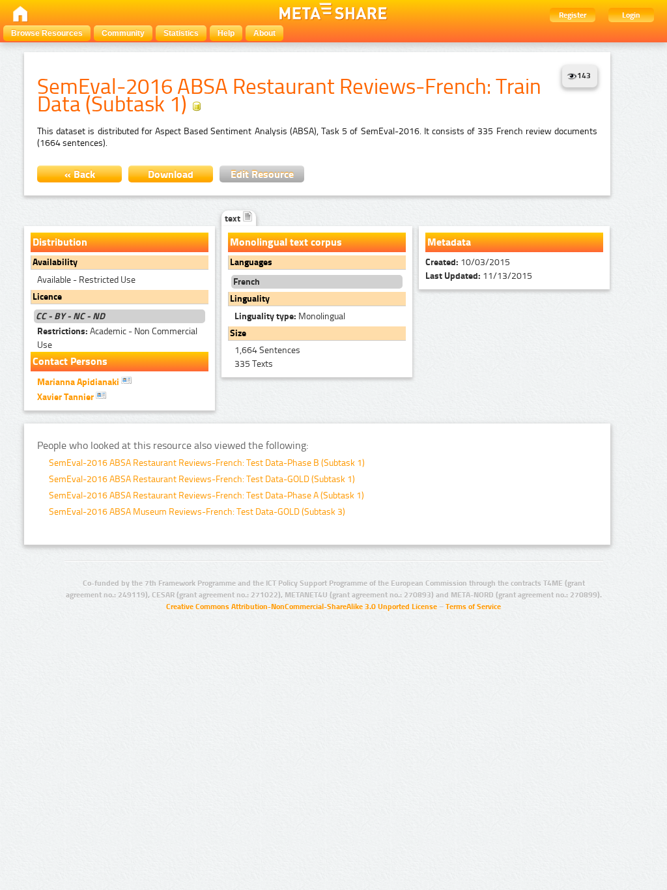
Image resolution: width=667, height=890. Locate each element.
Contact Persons (70, 361)
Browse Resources (47, 33)
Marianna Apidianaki (79, 382)
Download (170, 174)
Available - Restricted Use (86, 279)
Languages (251, 262)
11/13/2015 (478, 275)
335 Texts (253, 363)
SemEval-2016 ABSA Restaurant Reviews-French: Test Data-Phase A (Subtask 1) (206, 495)
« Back (79, 174)
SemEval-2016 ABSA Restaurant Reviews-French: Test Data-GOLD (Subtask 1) (202, 479)
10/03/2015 (467, 262)
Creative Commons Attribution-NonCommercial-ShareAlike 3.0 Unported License (301, 606)
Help (226, 33)
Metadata (449, 242)
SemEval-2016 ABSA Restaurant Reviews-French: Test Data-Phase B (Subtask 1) (207, 462)
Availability (55, 262)
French (246, 281)
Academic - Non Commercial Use (117, 338)
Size (238, 333)
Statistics (181, 33)
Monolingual (289, 316)
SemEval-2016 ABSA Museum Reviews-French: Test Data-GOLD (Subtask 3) (197, 511)
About (264, 33)
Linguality (250, 298)
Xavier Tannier (66, 397)
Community (123, 33)
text (233, 218)
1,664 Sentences (267, 350)
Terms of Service (473, 606)
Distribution (60, 242)
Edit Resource (262, 174)
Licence (47, 296)
